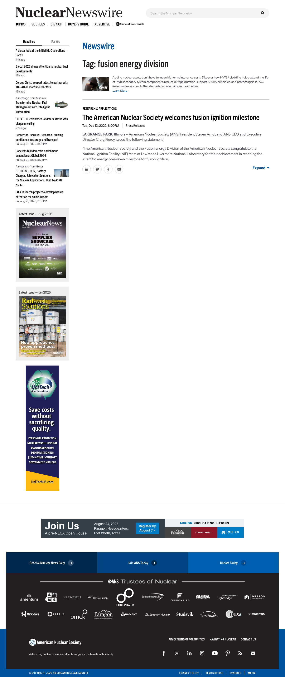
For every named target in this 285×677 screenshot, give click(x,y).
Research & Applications (99, 108)
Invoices (235, 673)
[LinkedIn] (189, 653)
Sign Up (56, 24)
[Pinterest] (227, 653)
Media (252, 673)
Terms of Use (214, 673)
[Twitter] (176, 653)
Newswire (98, 45)
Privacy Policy (189, 673)
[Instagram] (202, 653)
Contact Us (248, 639)
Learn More (119, 90)
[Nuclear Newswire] (240, 653)
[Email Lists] (253, 653)
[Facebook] (164, 653)
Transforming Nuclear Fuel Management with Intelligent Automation (33, 107)
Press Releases (135, 125)
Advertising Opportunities (187, 639)
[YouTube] (215, 653)
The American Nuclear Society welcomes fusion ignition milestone (170, 116)
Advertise (102, 24)
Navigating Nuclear (222, 639)
